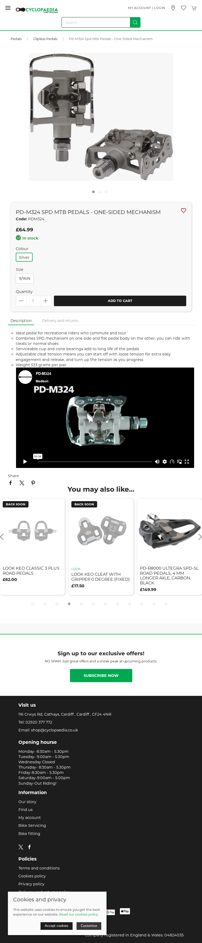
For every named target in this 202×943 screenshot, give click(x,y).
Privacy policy (31, 884)
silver (24, 257)
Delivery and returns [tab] (60, 321)
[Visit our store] (173, 8)
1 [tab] (94, 193)
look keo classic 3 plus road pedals (31, 570)
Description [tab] (21, 321)
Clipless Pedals (45, 39)
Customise (89, 926)
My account (29, 817)
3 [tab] (107, 193)
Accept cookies (56, 926)
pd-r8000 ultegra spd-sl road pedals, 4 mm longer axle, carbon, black (169, 575)
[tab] (33, 604)
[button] (8, 8)
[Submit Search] (135, 22)
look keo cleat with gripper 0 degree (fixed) (100, 577)
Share (13, 475)
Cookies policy (32, 876)
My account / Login (146, 8)
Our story (27, 801)
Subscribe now (101, 675)
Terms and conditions (39, 868)
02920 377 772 (39, 722)
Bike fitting (29, 833)
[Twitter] (20, 846)
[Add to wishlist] (57, 505)
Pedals (16, 39)
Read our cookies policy (78, 914)
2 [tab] (101, 193)
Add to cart (120, 301)
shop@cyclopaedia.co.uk (54, 730)
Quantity (24, 291)
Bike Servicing (32, 825)
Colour (22, 248)
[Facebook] (29, 847)
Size (19, 269)
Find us (25, 809)
